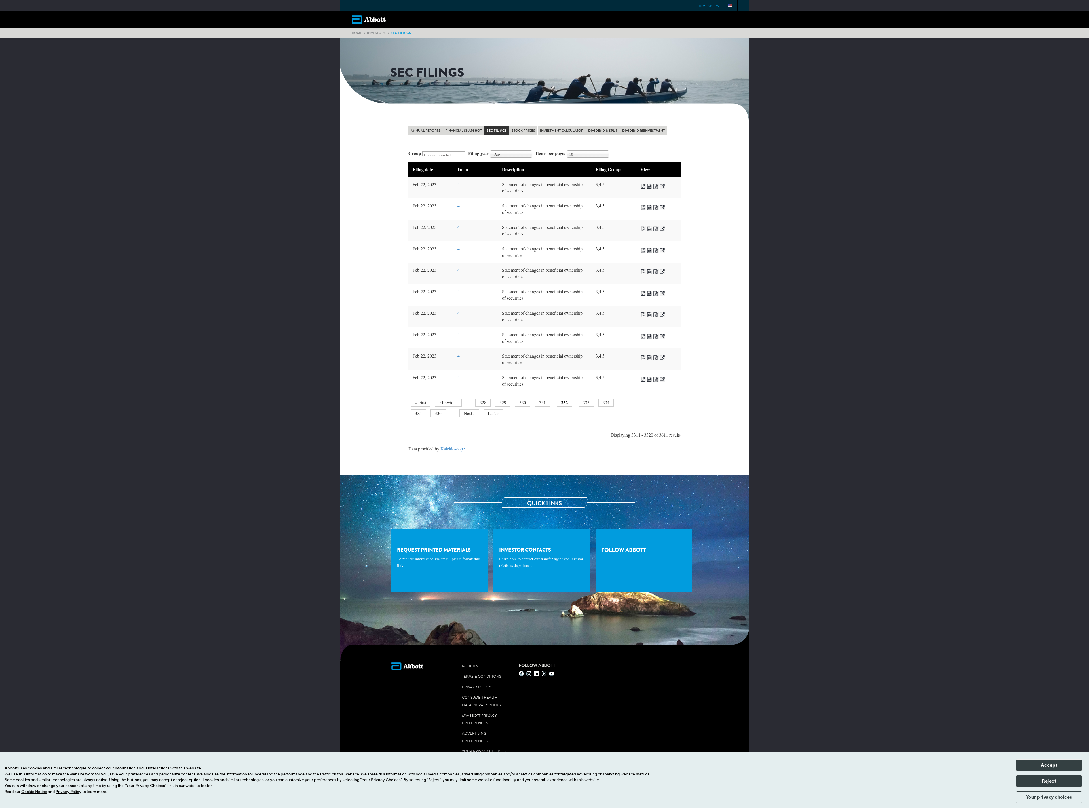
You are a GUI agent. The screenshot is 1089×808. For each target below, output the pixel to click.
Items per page (550, 153)
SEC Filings (497, 131)
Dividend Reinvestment (643, 131)
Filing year (478, 153)
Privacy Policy (476, 687)
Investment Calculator (561, 131)
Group (414, 153)
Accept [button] (1049, 765)
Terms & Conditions (481, 676)
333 (587, 402)
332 (566, 403)
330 (523, 402)
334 (607, 402)
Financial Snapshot (463, 131)
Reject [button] (1049, 781)
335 (419, 413)
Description (513, 169)
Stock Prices (523, 131)
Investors (709, 5)
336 (439, 413)
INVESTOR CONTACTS (541, 557)
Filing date (423, 169)
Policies (470, 666)
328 (484, 402)
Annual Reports (425, 131)
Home (357, 32)
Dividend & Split (602, 131)
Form (462, 169)
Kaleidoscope (452, 449)
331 (543, 402)
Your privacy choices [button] (1049, 797)
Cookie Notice (34, 792)
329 (503, 402)
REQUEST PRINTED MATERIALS (438, 557)
